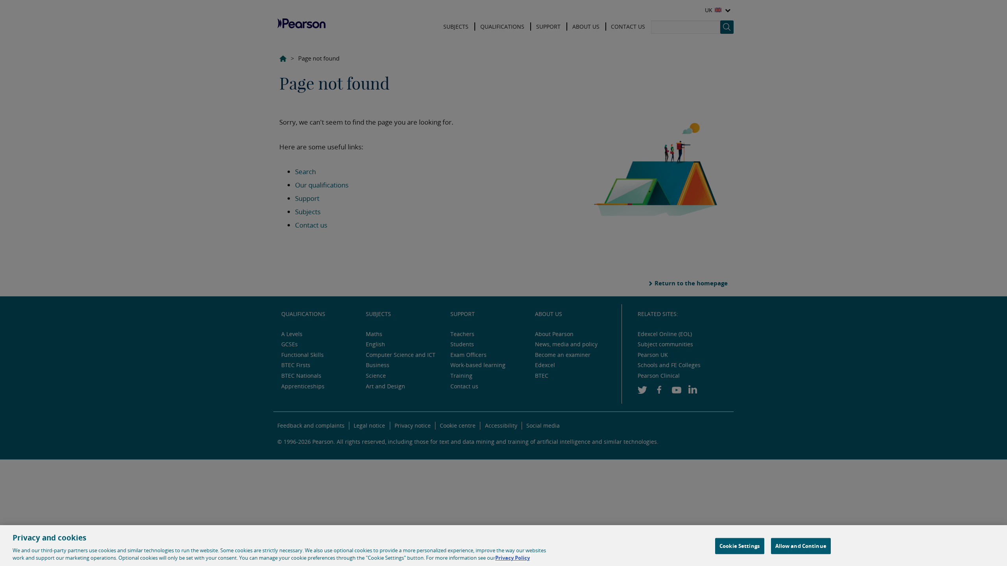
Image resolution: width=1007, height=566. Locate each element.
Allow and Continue (800, 545)
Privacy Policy (512, 557)
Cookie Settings (739, 545)
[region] (503, 545)
